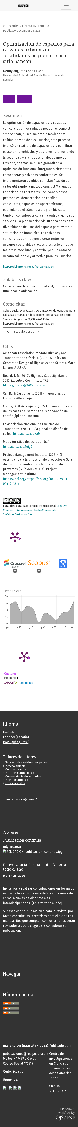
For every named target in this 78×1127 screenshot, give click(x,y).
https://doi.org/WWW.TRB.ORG (25, 385)
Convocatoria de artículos (23, 776)
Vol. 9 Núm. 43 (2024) (17, 26)
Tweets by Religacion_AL (21, 799)
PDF (9, 99)
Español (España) (16, 737)
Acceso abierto (15, 766)
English (8, 732)
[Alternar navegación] (66, 6)
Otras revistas (15, 783)
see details (26, 683)
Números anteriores (19, 772)
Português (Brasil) (16, 742)
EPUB (24, 99)
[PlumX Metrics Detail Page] (15, 537)
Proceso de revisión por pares (26, 762)
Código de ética (16, 769)
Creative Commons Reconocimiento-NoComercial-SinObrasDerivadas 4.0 (35, 510)
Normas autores (16, 779)
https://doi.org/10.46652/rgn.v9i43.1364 (28, 266)
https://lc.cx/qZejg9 (17, 447)
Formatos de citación (21, 331)
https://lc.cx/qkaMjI (27, 434)
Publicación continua (22, 840)
